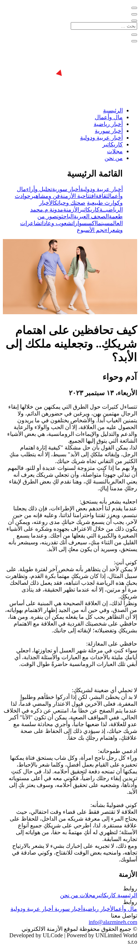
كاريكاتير (112, 144)
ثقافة (101, 196)
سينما (103, 223)
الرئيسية (113, 110)
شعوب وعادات (56, 223)
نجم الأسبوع (91, 230)
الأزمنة (71, 209)
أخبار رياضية (108, 124)
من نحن (113, 158)
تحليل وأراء (39, 189)
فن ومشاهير (45, 196)
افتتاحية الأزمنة (77, 196)
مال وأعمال (109, 117)
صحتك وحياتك (69, 203)
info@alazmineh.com (113, 922)
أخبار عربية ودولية (101, 138)
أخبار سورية (109, 131)
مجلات (115, 151)
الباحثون (65, 216)
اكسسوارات (84, 223)
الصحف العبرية (91, 216)
